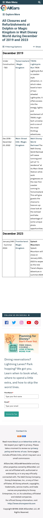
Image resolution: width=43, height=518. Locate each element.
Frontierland (22, 241)
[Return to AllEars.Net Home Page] (17, 10)
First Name (8, 393)
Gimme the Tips (11, 414)
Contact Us (21, 431)
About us (16, 441)
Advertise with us (31, 441)
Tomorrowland (22, 61)
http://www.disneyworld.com (21, 503)
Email (6, 402)
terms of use (21, 451)
